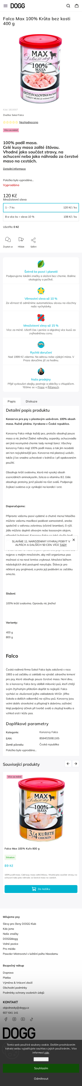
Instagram (14, 1019)
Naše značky (10, 934)
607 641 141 (10, 1012)
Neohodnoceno (28, 122)
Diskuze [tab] (31, 401)
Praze (41, 387)
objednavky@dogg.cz (16, 1007)
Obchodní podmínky (15, 987)
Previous (69, 763)
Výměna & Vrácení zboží (17, 982)
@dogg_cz (31, 1019)
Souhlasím (41, 1068)
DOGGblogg (10, 939)
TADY (63, 545)
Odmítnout (41, 1078)
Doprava (8, 972)
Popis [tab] (12, 401)
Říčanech (53, 387)
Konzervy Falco (48, 732)
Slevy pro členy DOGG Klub (19, 923)
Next (76, 763)
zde (46, 1052)
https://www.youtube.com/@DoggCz (23, 1019)
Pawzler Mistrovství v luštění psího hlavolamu (30, 954)
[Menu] (5, 6)
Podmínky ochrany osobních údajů (23, 992)
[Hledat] (68, 6)
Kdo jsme (8, 928)
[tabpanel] (41, 833)
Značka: (13, 115)
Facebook (6, 1019)
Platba (7, 977)
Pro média (9, 949)
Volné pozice (10, 944)
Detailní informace (14, 169)
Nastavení (41, 1059)
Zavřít (73, 253)
